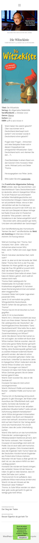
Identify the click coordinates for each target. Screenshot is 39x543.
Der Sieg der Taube (10, 509)
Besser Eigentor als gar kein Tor (15, 516)
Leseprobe (25, 179)
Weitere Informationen (23, 534)
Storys (11, 115)
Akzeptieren (23, 538)
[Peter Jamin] (19, 29)
